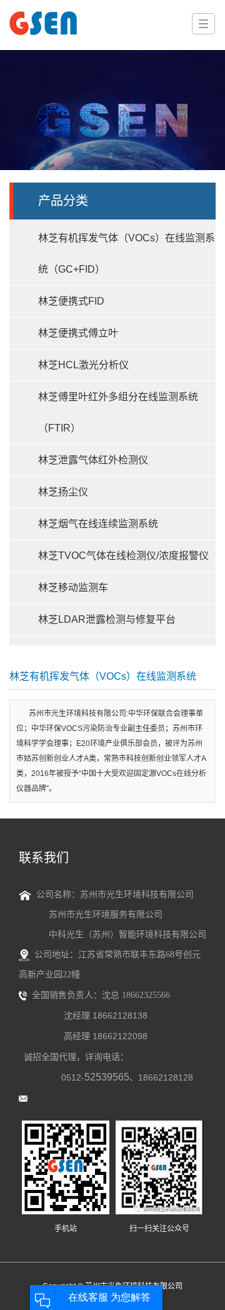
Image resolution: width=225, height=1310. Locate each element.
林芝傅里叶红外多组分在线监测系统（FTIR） (118, 412)
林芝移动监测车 (73, 587)
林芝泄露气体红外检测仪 (93, 460)
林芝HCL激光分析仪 (83, 365)
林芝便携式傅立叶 (78, 333)
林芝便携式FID (71, 301)
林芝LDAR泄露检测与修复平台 (107, 619)
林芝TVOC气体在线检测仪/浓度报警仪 (123, 555)
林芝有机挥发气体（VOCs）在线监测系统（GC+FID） (126, 254)
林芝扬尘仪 (63, 491)
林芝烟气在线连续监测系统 (98, 523)
